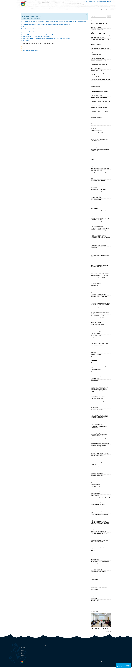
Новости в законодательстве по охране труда (99, 327)
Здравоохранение (94, 202)
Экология (92, 601)
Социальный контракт (95, 558)
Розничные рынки (94, 525)
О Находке (24, 8)
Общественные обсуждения (96, 368)
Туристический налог (94, 578)
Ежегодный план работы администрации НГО (99, 188)
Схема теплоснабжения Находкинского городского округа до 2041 (100, 575)
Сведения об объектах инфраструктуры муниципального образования (98, 543)
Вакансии (92, 158)
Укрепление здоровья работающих (97, 580)
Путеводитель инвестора (95, 483)
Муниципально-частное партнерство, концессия (99, 286)
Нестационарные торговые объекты (97, 323)
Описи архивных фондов (95, 377)
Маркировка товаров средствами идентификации (100, 272)
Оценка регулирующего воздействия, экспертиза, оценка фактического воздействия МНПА (100, 400)
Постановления (93, 456)
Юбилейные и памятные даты (96, 603)
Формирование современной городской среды (99, 592)
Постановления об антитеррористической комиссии (100, 458)
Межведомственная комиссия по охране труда (99, 274)
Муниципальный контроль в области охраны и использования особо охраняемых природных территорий (99, 298)
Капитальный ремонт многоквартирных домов (99, 248)
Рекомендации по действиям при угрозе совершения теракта (100, 506)
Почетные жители (94, 463)
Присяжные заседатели (95, 476)
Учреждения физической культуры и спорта (99, 586)
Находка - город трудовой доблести (97, 314)
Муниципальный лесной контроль (97, 308)
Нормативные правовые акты (96, 334)
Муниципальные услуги (95, 290)
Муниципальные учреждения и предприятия (99, 295)
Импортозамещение (94, 207)
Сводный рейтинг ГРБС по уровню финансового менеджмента (99, 546)
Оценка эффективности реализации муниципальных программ (100, 403)
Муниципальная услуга (95, 284)
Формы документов (94, 594)
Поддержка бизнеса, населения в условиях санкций (100, 442)
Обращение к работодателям (96, 353)
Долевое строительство (95, 183)
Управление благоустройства (97, 57)
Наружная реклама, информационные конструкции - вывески (100, 311)
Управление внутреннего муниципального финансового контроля (100, 66)
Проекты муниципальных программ (97, 478)
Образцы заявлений (94, 348)
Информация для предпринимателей (97, 225)
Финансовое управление (96, 116)
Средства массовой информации (96, 562)
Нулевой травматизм (94, 336)
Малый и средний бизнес (95, 269)
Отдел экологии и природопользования (100, 38)
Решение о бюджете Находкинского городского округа (99, 514)
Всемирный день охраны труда (96, 169)
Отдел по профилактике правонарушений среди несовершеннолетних (100, 35)
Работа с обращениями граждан (96, 489)
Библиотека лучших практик (96, 151)
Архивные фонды (94, 143)
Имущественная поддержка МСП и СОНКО (99, 209)
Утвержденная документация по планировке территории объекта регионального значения (99, 583)
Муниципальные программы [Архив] (97, 288)
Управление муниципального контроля (99, 87)
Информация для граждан (95, 222)
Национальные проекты (51, 8)
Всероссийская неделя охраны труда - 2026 (99, 171)
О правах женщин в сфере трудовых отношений (99, 342)
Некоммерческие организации (96, 321)
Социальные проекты (94, 555)
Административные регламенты (96, 129)
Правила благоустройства (95, 465)
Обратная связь (93, 351)
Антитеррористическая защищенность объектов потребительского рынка (99, 138)
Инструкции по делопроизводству (97, 211)
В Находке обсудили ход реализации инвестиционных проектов (99, 627)
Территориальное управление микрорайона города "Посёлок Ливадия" (100, 50)
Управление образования (96, 94)
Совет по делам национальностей (97, 551)
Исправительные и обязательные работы (98, 244)
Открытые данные (94, 383)
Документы (43, 8)
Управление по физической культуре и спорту (99, 107)
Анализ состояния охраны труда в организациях (99, 133)
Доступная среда (94, 186)
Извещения (93, 204)
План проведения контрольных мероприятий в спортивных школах (99, 426)
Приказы (92, 469)
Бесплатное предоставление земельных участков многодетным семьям (100, 148)
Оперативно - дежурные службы (96, 374)
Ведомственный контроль (95, 160)
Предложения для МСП (95, 467)
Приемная (60, 8)
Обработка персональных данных (97, 344)
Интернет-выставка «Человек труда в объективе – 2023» (100, 214)
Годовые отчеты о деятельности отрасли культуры (100, 173)
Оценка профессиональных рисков (97, 397)
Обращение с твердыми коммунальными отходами (100, 355)
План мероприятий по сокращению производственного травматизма (97, 422)
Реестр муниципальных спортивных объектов (99, 500)
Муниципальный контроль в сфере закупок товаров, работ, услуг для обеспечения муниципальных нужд (100, 302)
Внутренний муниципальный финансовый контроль (100, 167)
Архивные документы (94, 141)
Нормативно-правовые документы (97, 329)
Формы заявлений (94, 597)
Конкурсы (92, 257)
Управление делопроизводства (98, 69)
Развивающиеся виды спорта (96, 492)
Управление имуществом (96, 80)
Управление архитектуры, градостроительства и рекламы (98, 53)
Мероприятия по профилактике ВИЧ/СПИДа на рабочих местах (99, 277)
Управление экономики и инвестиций (99, 114)
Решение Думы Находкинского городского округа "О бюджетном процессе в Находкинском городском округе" (100, 510)
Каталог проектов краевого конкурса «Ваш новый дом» (100, 251)
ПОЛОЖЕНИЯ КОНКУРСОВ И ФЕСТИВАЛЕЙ (100, 452)
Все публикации (107, 609)
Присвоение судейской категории (97, 474)
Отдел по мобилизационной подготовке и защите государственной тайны (100, 31)
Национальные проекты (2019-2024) (97, 316)
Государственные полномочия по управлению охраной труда (100, 176)
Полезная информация (95, 449)
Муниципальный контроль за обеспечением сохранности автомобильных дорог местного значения (100, 306)
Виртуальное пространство (96, 162)
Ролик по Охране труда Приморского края (98, 530)
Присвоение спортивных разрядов (97, 472)
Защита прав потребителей (96, 198)
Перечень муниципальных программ (97, 408)
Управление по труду (95, 104)
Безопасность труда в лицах (96, 145)
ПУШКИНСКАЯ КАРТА (95, 485)
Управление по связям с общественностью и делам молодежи (100, 100)
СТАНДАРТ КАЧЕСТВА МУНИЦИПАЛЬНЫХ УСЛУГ (99, 565)
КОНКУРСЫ (93, 259)
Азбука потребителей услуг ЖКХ (97, 131)
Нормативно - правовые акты (96, 332)
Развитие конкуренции (95, 494)
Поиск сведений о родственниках (97, 447)
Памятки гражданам (94, 406)
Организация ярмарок (94, 381)
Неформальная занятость (95, 325)
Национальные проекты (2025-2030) (97, 318)
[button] (45, 23)
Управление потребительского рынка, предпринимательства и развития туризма (100, 110)
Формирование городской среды (97, 590)
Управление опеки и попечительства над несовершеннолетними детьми (100, 97)
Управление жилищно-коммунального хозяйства (99, 72)
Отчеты (92, 392)
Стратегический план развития (96, 568)
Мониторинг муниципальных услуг (97, 282)
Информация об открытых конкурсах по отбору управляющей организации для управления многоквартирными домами (99, 240)
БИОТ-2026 (93, 153)
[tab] (54, 21)
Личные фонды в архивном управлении (98, 267)
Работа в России (94, 487)
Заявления (92, 200)
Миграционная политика (95, 279)
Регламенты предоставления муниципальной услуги (100, 498)
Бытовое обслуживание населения (97, 155)
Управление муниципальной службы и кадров (99, 90)
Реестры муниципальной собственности (98, 503)
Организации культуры (95, 379)
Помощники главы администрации (98, 40)
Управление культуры (95, 85)
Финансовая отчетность (95, 588)
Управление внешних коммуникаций (99, 63)
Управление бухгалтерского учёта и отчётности (99, 60)
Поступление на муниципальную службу (98, 460)
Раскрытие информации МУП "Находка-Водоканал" (100, 496)
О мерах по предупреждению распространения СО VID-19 (100, 339)
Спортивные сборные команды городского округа (100, 560)
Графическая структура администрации (98, 179)
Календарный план (94, 246)
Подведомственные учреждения (96, 428)
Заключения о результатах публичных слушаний (99, 190)
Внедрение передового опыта (96, 164)
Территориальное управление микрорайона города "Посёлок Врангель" (100, 46)
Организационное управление (97, 28)
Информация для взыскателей (96, 220)
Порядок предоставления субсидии (97, 454)
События (37, 8)
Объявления (93, 372)
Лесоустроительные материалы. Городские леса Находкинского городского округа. (99, 265)
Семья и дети (93, 549)
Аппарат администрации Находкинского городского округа (100, 22)
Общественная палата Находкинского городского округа (100, 365)
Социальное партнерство (95, 553)
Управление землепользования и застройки (100, 78)
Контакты (65, 8)
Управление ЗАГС (95, 75)
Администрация (31, 8)
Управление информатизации (97, 83)
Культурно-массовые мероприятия (97, 261)
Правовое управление (96, 43)
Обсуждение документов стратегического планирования (100, 358)
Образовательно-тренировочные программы (99, 346)
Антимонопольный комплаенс (96, 135)
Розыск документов (94, 527)
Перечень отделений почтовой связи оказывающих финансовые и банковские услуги (100, 419)
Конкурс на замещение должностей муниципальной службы (100, 254)
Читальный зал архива (95, 599)
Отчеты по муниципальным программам (98, 394)
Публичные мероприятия (95, 480)
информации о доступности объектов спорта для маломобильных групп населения (100, 218)
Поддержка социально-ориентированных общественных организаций (98, 445)
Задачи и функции (94, 127)
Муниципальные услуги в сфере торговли (98, 293)
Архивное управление (96, 26)
